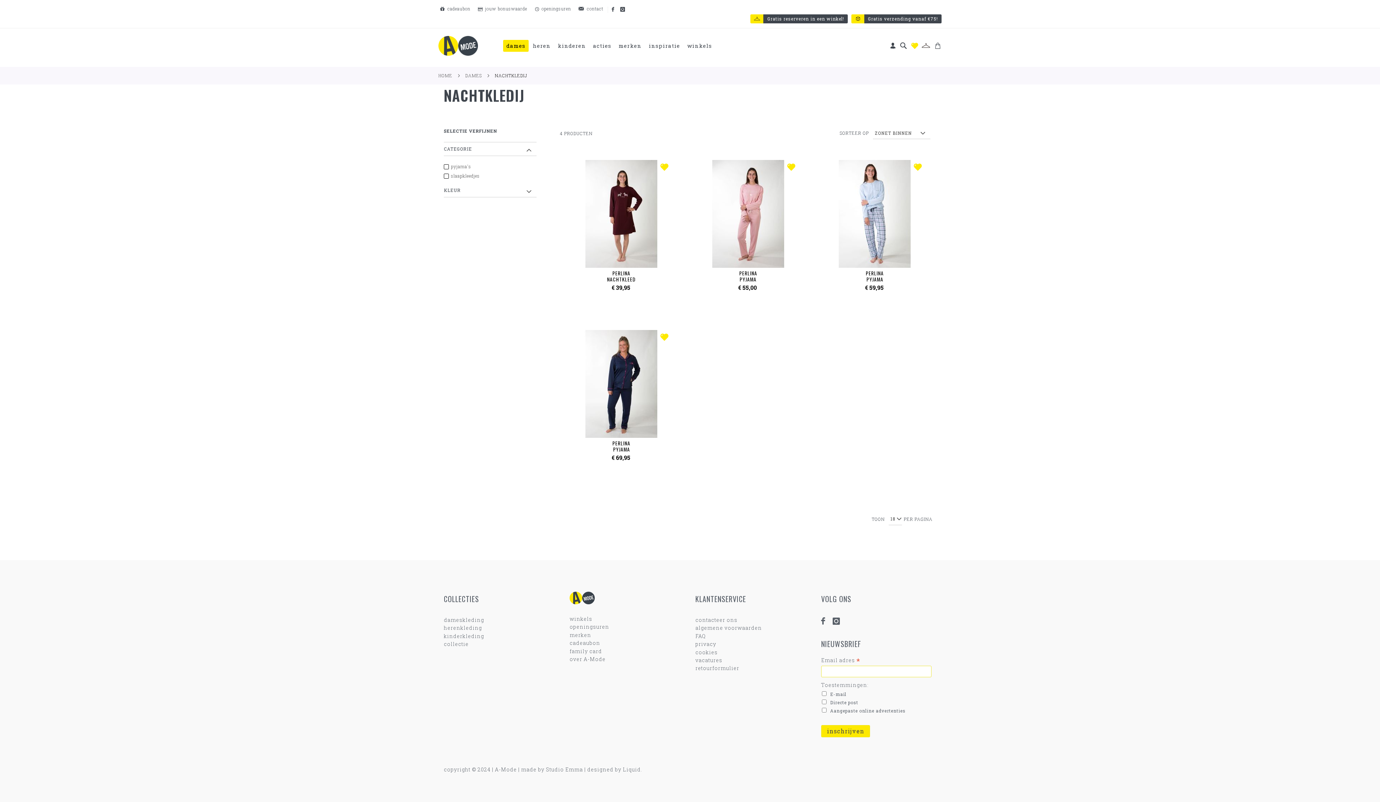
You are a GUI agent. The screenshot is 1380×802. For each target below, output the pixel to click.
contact (594, 9)
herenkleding (463, 627)
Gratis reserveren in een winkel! (805, 19)
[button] (666, 168)
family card (586, 651)
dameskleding (464, 620)
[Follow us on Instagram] (623, 9)
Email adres (840, 660)
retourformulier (717, 668)
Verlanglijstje (914, 46)
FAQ (700, 636)
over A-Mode (588, 659)
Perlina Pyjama (748, 276)
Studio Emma (564, 769)
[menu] (609, 46)
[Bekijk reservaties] (926, 45)
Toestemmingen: (845, 685)
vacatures (708, 660)
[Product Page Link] (621, 214)
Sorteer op (854, 133)
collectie (456, 644)
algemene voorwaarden (728, 627)
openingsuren (555, 9)
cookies (706, 652)
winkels (581, 618)
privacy (705, 644)
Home (445, 75)
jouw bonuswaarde (505, 9)
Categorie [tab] (458, 149)
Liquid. (632, 769)
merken (580, 635)
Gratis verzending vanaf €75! (903, 19)
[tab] (609, 46)
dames (473, 75)
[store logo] (458, 46)
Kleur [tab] (452, 190)
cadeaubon (458, 9)
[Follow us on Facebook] (613, 9)
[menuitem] (516, 46)
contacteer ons (716, 620)
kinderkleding (464, 636)
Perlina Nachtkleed (621, 276)
